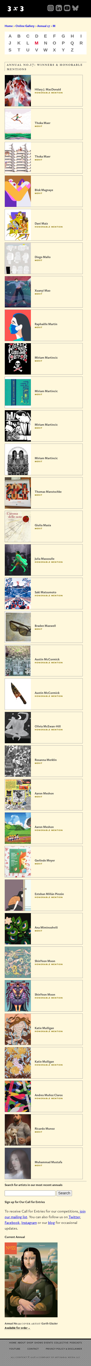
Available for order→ (17, 1328)
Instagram (29, 1222)
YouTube (14, 1348)
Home (9, 26)
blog (51, 1222)
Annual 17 (43, 26)
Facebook (12, 1222)
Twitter (74, 1217)
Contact (33, 1348)
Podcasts (76, 1342)
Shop (30, 1342)
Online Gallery (24, 26)
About (22, 1342)
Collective (61, 1342)
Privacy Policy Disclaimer (64, 1348)
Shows (38, 1342)
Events (48, 1342)
